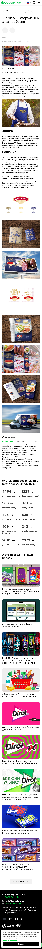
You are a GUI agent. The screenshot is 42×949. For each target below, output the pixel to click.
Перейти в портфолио (21, 881)
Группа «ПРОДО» (9, 442)
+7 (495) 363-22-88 (15, 895)
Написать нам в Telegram (15, 903)
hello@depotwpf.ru (14, 901)
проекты (25, 41)
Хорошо (21, 944)
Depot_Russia (7, 41)
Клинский (17, 41)
